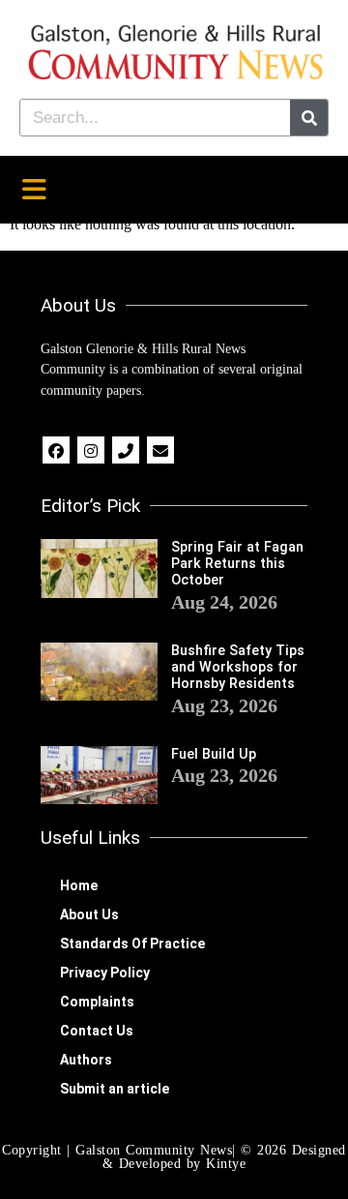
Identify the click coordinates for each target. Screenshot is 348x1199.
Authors (86, 1059)
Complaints (97, 1001)
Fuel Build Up (213, 754)
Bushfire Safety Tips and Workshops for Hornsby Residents (237, 668)
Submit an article (114, 1088)
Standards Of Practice (132, 943)
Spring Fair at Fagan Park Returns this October (237, 564)
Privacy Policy (105, 972)
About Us (89, 914)
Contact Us (96, 1030)
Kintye (226, 1163)
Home (79, 885)
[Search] (309, 117)
